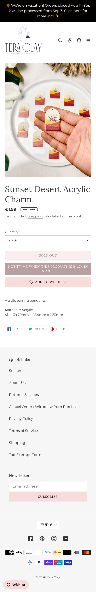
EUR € (46, 525)
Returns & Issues (24, 395)
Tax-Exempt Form (25, 455)
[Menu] (88, 40)
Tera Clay (53, 577)
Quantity (12, 232)
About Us (17, 383)
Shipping (35, 216)
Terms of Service (23, 431)
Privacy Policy (21, 419)
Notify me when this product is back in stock (48, 269)
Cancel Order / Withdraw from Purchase (44, 407)
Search (15, 371)
